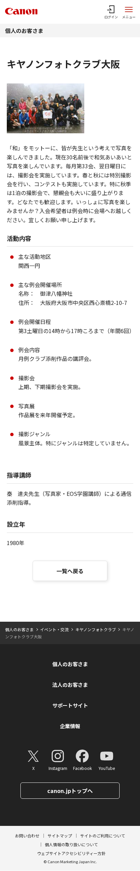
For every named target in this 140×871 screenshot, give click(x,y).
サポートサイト (70, 705)
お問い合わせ (27, 835)
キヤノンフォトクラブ (95, 629)
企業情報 (70, 726)
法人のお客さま (70, 684)
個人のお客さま (24, 30)
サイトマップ (60, 835)
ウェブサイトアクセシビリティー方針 (71, 853)
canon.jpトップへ (70, 791)
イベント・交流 (54, 629)
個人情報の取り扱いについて (71, 844)
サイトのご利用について (102, 835)
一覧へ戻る (70, 571)
